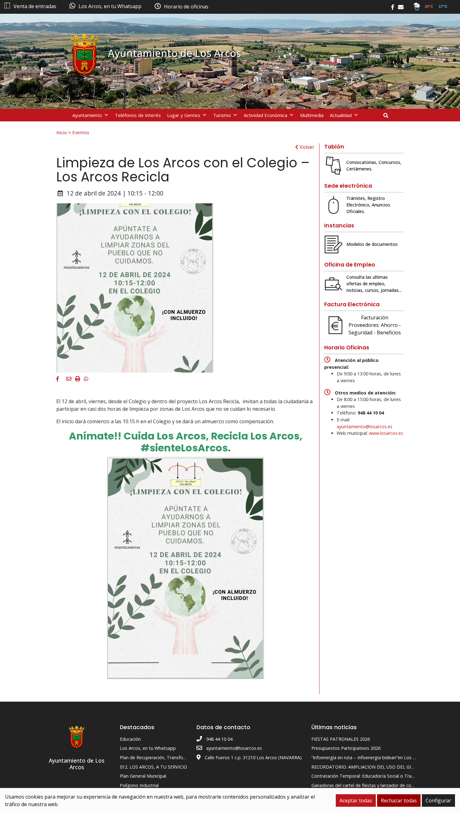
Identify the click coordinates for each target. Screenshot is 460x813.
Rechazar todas (399, 800)
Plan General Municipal (143, 776)
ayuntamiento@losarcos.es (364, 426)
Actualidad (341, 115)
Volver (306, 147)
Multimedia (312, 115)
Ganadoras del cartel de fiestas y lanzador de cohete (366, 785)
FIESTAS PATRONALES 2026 (340, 739)
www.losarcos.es (386, 433)
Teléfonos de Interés (138, 115)
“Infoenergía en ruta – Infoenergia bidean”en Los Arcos (367, 757)
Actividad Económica (265, 115)
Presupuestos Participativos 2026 (346, 748)
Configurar (438, 800)
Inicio (61, 132)
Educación (130, 739)
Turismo (222, 115)
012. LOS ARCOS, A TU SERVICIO (153, 767)
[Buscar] (388, 115)
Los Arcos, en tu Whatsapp (148, 748)
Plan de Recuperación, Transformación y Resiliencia (172, 757)
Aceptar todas (356, 800)
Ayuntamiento (87, 115)
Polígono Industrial (139, 785)
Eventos (80, 132)
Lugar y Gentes (183, 115)
